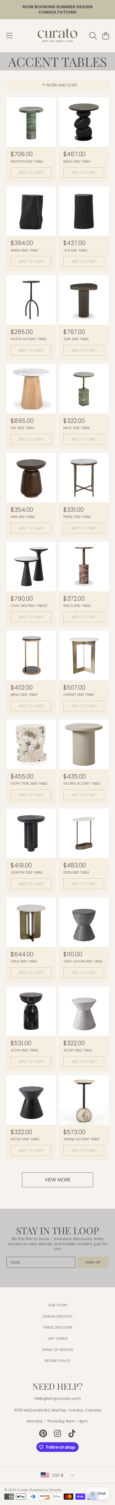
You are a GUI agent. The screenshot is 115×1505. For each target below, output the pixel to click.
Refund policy (57, 1360)
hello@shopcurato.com (57, 1398)
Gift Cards (58, 1338)
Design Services (57, 1316)
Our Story (57, 1305)
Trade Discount (57, 1327)
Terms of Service (57, 1349)
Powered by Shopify (46, 1490)
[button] (9, 36)
